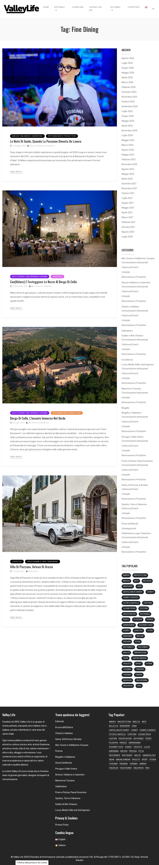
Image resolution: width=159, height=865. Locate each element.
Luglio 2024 (127, 135)
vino (139, 686)
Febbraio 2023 (129, 159)
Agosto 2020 (128, 232)
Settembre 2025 (130, 106)
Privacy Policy (62, 824)
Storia (149, 664)
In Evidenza (127, 359)
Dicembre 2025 (129, 92)
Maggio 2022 (128, 174)
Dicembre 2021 (129, 183)
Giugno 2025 (128, 116)
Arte (136, 581)
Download (78, 7)
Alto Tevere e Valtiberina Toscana (29, 277)
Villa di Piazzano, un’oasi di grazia (31, 566)
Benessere (127, 586)
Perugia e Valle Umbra (132, 437)
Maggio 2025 (128, 121)
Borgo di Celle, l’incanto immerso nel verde (38, 418)
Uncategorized (129, 528)
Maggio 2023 (128, 154)
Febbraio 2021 (129, 222)
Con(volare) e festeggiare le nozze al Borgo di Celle (43, 281)
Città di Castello (131, 603)
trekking (140, 669)
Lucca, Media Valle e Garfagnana (138, 364)
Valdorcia (127, 686)
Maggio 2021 (128, 207)
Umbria (139, 675)
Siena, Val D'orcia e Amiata (135, 485)
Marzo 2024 (127, 145)
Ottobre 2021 (128, 193)
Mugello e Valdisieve (131, 412)
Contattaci (134, 7)
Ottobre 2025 (128, 101)
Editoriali (59, 7)
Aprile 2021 (127, 212)
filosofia (138, 619)
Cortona (148, 603)
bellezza (147, 581)
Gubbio (126, 630)
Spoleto (127, 664)
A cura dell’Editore (64, 727)
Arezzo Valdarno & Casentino (42, 146)
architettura (140, 575)
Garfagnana (128, 625)
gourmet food (145, 625)
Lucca (150, 630)
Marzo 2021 (127, 217)
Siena (125, 658)
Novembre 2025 (129, 97)
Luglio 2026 (127, 63)
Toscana (127, 669)
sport (138, 664)
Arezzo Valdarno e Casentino (27, 136)
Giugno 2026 (128, 68)
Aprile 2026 (127, 77)
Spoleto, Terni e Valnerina (134, 504)
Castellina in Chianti (132, 592)
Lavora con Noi (95, 8)
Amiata (126, 575)
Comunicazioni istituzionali (135, 262)
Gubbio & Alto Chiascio (66, 804)
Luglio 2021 (127, 198)
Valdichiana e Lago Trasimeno (42, 562)
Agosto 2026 (128, 58)
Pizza (137, 642)
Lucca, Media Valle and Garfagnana (72, 810)
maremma (127, 636)
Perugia (126, 642)
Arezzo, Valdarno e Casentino (69, 774)
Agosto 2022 (128, 169)
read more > (16, 172)
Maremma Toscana (131, 388)
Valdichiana (33, 571)
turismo (127, 675)
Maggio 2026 (128, 72)
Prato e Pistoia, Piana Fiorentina (137, 461)
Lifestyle (57, 277)
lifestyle (138, 630)
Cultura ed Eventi (130, 267)
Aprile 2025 (127, 125)
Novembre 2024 (129, 130)
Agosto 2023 (128, 150)
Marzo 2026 (127, 82)
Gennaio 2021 (128, 227)
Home (46, 7)
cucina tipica (129, 608)
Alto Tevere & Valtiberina (41, 286)
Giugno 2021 (128, 203)
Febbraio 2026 (129, 87)
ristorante (128, 647)
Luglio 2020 (127, 236)
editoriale (145, 614)
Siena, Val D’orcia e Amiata (68, 739)
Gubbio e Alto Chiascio (132, 335)
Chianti (150, 592)
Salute (126, 653)
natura (140, 636)
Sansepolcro (140, 653)
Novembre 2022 (129, 164)
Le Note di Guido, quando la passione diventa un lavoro (45, 141)
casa (139, 586)
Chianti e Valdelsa (130, 306)
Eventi (126, 619)
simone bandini (139, 658)
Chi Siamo (115, 7)
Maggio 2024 (128, 140)
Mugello (125, 408)
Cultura (144, 608)
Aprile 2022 (127, 179)
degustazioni (129, 614)
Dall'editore (127, 331)
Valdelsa (127, 680)
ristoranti (143, 647)
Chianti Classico (130, 597)
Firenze (150, 619)
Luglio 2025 (127, 111)
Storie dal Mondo (130, 523)
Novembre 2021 (129, 188)
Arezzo (126, 581)
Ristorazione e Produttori (62, 136)
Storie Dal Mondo (63, 763)
